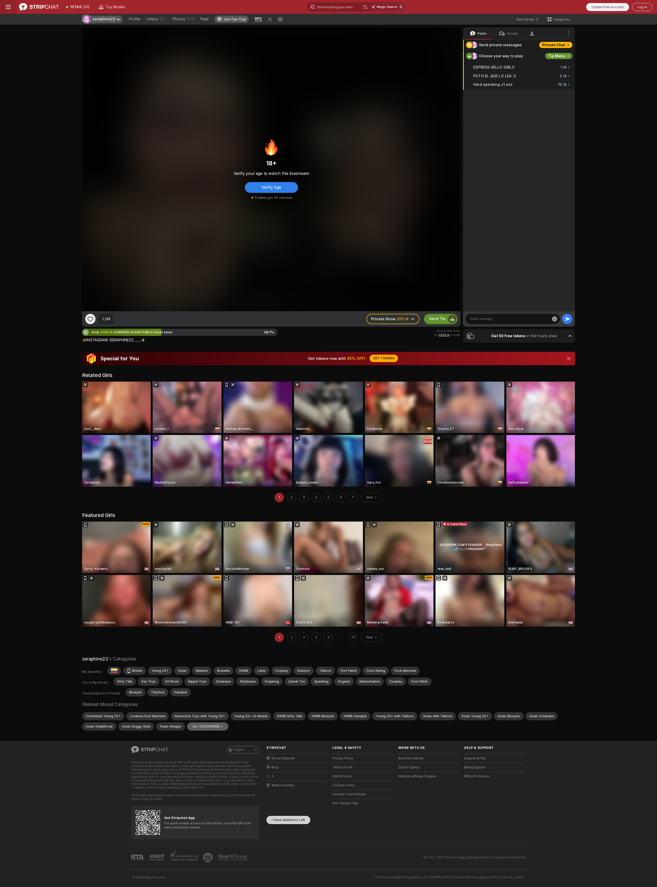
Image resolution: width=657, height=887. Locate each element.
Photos (183, 19)
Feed (204, 19)
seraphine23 (95, 659)
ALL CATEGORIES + (207, 726)
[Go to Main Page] (38, 7)
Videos (156, 19)
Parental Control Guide (349, 794)
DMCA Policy (342, 776)
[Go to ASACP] (157, 857)
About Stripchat (283, 758)
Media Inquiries (283, 785)
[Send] (567, 319)
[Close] (568, 358)
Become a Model (410, 758)
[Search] (365, 7)
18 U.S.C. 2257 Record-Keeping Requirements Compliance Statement (474, 857)
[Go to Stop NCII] (233, 857)
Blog (275, 767)
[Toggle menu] (8, 7)
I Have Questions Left (288, 820)
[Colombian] (114, 671)
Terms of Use (342, 767)
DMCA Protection (477, 776)
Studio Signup (408, 767)
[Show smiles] (555, 319)
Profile (134, 19)
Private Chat (553, 45)
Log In (642, 7)
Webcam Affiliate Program (417, 776)
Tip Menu (556, 56)
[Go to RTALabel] (138, 857)
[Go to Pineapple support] (208, 857)
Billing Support (475, 767)
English (239, 749)
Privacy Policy (342, 758)
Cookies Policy (343, 785)
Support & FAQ (475, 758)
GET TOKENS (383, 358)
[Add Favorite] (90, 319)
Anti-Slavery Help (345, 803)
